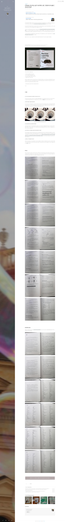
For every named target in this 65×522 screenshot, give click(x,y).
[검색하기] (13, 1)
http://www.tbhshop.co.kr (29, 17)
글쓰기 (3, 520)
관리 (12, 520)
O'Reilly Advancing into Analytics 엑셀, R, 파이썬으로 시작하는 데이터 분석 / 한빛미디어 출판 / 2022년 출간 (35, 489)
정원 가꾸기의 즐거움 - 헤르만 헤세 (28, 490)
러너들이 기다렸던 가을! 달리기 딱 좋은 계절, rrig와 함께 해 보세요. (34, 19)
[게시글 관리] (28, 483)
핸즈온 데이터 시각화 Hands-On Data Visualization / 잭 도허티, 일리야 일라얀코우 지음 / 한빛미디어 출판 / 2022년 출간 (36, 488)
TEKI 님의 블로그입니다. (29, 510)
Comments (27, 506)
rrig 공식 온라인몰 (28, 18)
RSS (9, 520)
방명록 (6, 520)
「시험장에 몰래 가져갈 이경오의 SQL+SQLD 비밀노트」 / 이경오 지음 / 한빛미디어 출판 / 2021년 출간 (34, 491)
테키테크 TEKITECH (7, 9)
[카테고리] (1, 1)
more (54, 495)
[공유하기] (27, 483)
